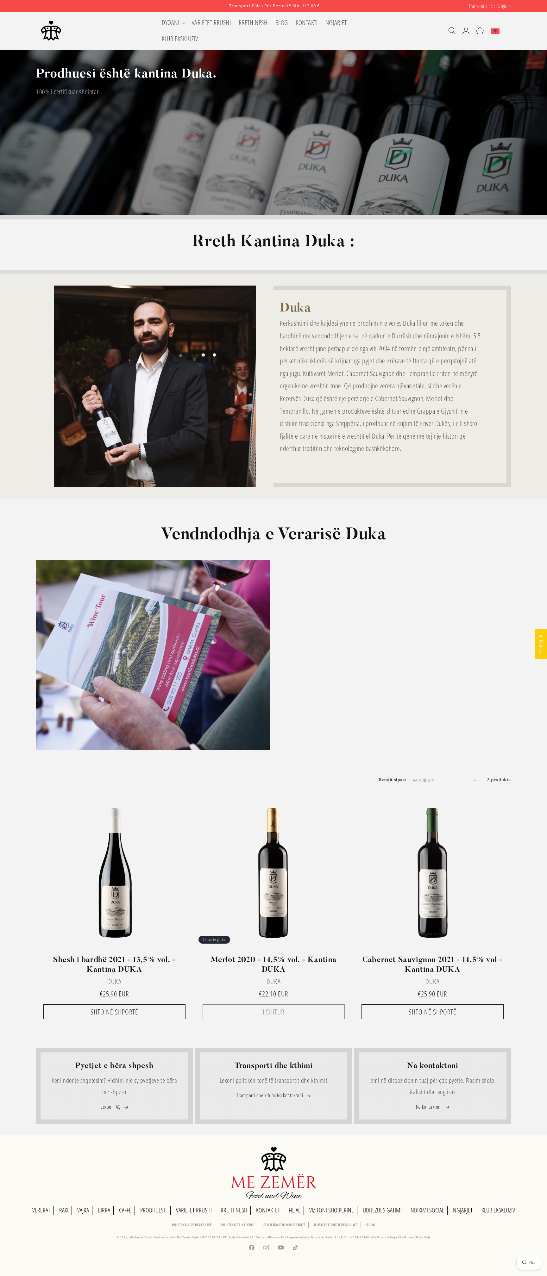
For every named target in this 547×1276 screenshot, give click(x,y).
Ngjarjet (463, 1210)
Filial (294, 1210)
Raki (63, 1210)
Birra (104, 1210)
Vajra (83, 1210)
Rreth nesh (234, 1210)
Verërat (41, 1210)
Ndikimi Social (427, 1210)
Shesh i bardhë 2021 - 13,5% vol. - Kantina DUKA (114, 964)
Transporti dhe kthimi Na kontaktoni (270, 1095)
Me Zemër (136, 1237)
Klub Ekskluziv (498, 1210)
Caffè (125, 1210)
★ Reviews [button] (541, 644)
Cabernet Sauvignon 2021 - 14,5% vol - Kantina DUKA (432, 964)
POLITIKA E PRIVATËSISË (192, 1225)
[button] (173, 23)
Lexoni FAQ (111, 1106)
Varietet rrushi (194, 1210)
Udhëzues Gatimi (382, 1210)
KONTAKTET (268, 1210)
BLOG (370, 1225)
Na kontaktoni (429, 1106)
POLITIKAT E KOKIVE (237, 1225)
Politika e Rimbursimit (284, 1225)
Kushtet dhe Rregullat (335, 1225)
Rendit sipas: (392, 780)
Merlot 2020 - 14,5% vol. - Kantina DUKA (273, 964)
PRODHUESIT (153, 1210)
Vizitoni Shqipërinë (331, 1210)
